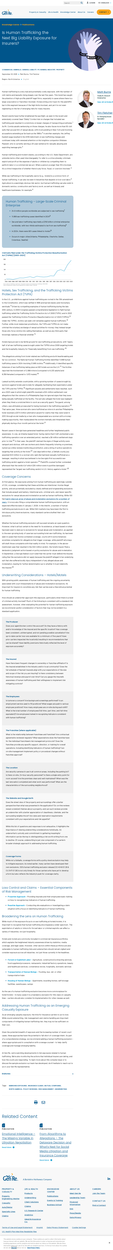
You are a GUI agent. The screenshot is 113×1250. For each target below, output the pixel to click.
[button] (36, 1103)
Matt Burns (104, 92)
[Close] (109, 1242)
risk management (46, 1089)
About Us (81, 12)
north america (15, 1089)
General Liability (29, 70)
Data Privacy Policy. (33, 1248)
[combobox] (104, 3)
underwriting (61, 1089)
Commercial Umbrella (11, 70)
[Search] (82, 2)
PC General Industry (47, 70)
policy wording (30, 1089)
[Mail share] (43, 1103)
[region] (56, 1243)
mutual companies (52, 1086)
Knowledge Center (68, 12)
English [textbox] (105, 3)
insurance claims (35, 1086)
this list (14, 1248)
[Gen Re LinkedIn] (109, 1179)
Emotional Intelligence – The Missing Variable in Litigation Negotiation (18, 1138)
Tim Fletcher (105, 113)
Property (60, 70)
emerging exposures (18, 1086)
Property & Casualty (37, 12)
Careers (90, 12)
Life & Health (53, 12)
